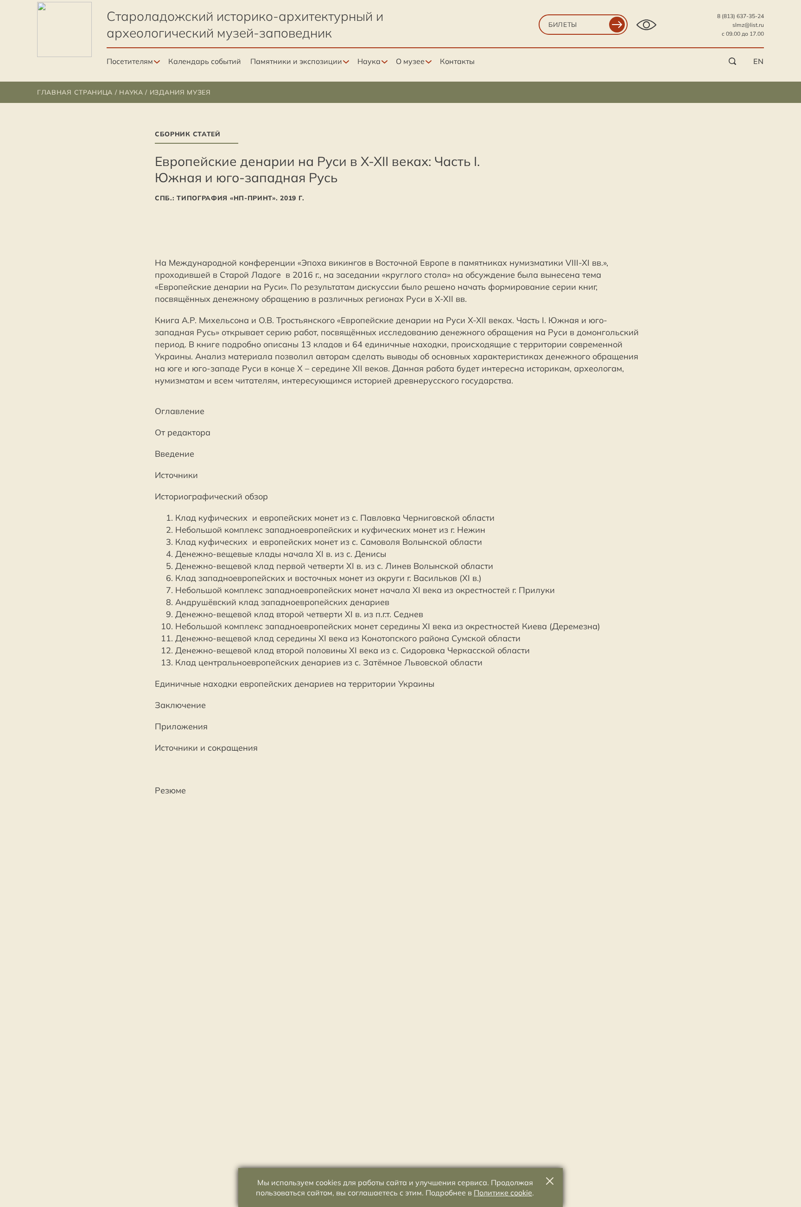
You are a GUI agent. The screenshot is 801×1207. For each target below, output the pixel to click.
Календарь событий (204, 61)
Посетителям (130, 61)
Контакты (457, 61)
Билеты (562, 24)
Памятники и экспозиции (296, 61)
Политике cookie (503, 1192)
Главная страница (75, 92)
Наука (369, 61)
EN (758, 61)
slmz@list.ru (748, 24)
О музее (410, 61)
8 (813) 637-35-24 (740, 16)
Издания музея (180, 92)
